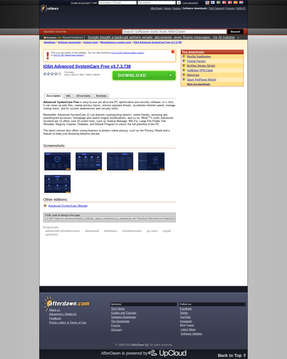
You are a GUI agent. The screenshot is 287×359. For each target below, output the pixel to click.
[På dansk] (230, 3)
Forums (115, 325)
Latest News (188, 329)
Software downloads (69, 42)
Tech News (118, 308)
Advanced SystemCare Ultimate (67, 205)
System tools (90, 42)
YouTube (185, 317)
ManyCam (193, 75)
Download (132, 75)
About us (54, 309)
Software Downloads (123, 317)
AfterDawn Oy (140, 344)
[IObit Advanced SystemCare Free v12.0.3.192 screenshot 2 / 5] (90, 171)
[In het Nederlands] (241, 3)
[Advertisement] (109, 260)
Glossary (116, 329)
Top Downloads (120, 321)
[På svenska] (219, 3)
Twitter (184, 312)
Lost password (190, 2)
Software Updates (191, 333)
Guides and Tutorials (123, 312)
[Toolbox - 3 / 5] (121, 171)
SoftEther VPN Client (200, 70)
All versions (83, 95)
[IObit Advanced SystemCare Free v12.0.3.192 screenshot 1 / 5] (58, 171)
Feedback (55, 318)
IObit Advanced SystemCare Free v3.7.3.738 (158, 42)
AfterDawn (49, 42)
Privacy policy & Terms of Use (67, 322)
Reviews (101, 95)
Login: (95, 2)
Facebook (186, 308)
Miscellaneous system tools (115, 42)
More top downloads (198, 84)
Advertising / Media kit (62, 314)
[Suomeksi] (213, 3)
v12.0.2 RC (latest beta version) (68, 55)
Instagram (186, 321)
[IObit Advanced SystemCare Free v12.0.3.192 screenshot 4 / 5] (152, 171)
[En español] (236, 3)
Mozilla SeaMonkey (199, 56)
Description (54, 95)
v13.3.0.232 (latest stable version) (127, 53)
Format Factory (196, 61)
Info (68, 95)
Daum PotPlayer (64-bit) (201, 79)
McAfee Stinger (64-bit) (201, 65)
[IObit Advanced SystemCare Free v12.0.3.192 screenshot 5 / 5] (58, 193)
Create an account (80, 2)
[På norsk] (224, 3)
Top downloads (193, 52)
